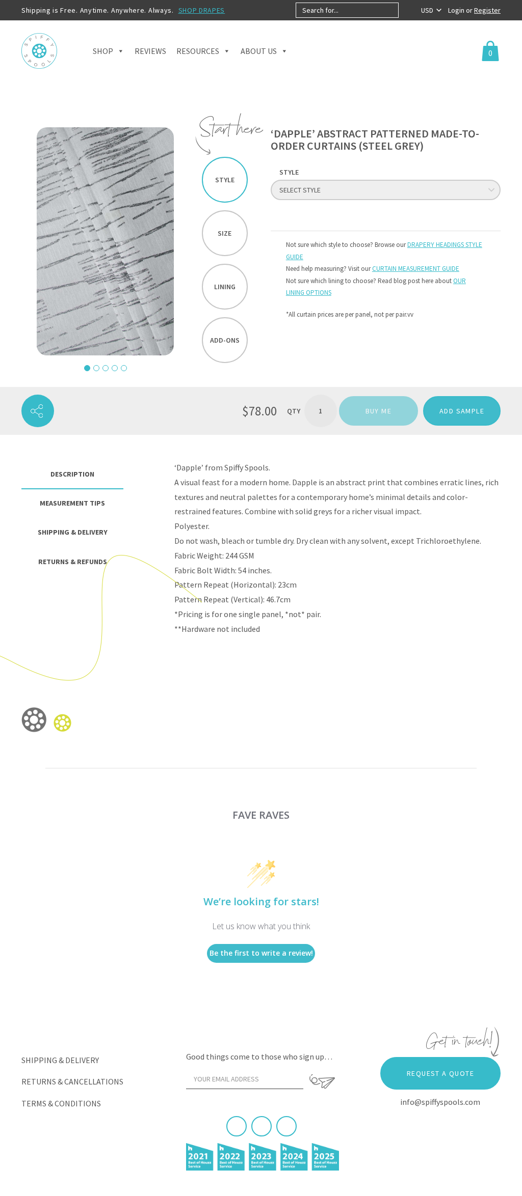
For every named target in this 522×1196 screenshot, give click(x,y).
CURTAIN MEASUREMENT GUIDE (415, 268)
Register (487, 10)
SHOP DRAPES (201, 10)
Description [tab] (72, 474)
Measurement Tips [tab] (72, 503)
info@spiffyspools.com (440, 1102)
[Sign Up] (321, 1081)
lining (225, 286)
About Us (259, 51)
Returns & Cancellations (72, 1081)
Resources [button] (197, 51)
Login (457, 10)
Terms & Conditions (61, 1103)
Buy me (379, 410)
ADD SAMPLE (461, 410)
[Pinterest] (261, 1126)
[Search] (407, 10)
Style (224, 179)
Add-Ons (225, 340)
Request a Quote (440, 1073)
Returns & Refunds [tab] (72, 561)
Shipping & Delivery (60, 1060)
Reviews (150, 51)
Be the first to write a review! (261, 953)
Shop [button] (103, 51)
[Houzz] (286, 1126)
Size (224, 233)
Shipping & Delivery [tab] (73, 532)
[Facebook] (236, 1126)
